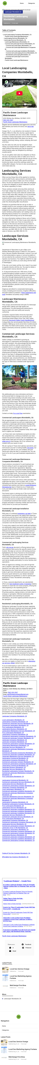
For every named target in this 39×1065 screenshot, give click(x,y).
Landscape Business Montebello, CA (14, 767)
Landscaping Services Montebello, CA (15, 38)
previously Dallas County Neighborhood (21, 320)
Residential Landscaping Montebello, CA (18, 54)
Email (14, 951)
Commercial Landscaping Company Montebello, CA (18, 744)
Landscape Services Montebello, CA (15, 40)
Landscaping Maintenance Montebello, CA (15, 745)
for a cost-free (17, 413)
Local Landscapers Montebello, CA (13, 720)
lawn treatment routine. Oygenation (20, 584)
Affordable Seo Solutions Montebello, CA (15, 857)
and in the (31, 126)
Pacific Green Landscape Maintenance (16, 36)
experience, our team (24, 513)
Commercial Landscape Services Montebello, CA (20, 44)
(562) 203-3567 (8, 120)
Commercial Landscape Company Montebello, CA (17, 738)
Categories (31, 3)
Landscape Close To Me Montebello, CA (15, 828)
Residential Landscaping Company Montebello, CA (18, 771)
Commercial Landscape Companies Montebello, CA (18, 831)
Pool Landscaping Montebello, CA (13, 727)
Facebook (28, 944)
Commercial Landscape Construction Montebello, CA (18, 753)
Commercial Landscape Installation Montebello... (21, 51)
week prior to (6, 441)
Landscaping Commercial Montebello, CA (15, 758)
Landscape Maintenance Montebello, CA (17, 42)
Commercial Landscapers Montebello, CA (18, 45)
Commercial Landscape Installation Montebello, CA (18, 754)
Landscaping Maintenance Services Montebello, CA (18, 731)
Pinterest (28, 947)
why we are (9, 547)
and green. (30, 448)
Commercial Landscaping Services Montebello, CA (21, 53)
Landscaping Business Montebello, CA (14, 729)
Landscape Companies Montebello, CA (14, 716)
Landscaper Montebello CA (13, 12)
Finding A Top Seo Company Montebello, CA (16, 853)
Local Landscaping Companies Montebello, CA (17, 34)
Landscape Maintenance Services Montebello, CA (18, 756)
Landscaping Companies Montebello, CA (15, 722)
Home (22, 3)
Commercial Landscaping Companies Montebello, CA (19, 736)
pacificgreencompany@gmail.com (17, 694)
